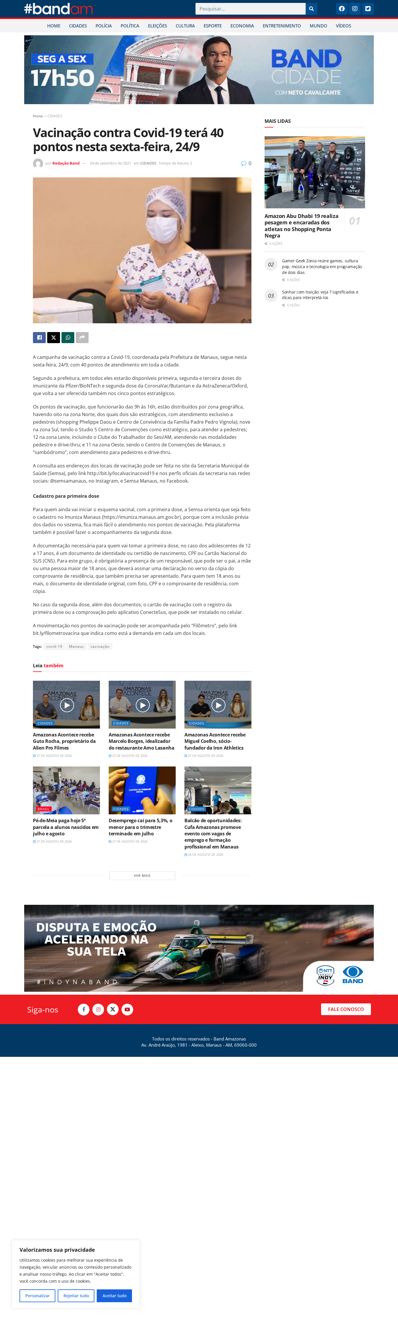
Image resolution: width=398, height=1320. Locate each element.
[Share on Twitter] (53, 337)
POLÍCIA (104, 26)
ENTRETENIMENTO (282, 26)
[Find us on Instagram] (98, 1009)
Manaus (76, 646)
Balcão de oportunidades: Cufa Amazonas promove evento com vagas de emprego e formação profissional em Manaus (213, 833)
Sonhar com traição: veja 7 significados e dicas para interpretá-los (320, 295)
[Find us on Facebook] (83, 1009)
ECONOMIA (242, 26)
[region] (76, 1274)
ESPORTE (213, 26)
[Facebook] (342, 9)
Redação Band (66, 163)
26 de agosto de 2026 (205, 854)
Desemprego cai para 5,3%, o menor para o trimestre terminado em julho (140, 827)
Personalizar (37, 1295)
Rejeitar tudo (76, 1295)
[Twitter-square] (368, 9)
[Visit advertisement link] (199, 69)
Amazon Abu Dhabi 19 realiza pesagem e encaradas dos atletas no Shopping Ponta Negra (301, 225)
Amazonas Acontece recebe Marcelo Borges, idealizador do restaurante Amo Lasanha (142, 741)
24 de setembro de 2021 (110, 163)
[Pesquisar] (311, 9)
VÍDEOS (343, 26)
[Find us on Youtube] (127, 1009)
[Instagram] (355, 9)
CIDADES (78, 26)
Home (38, 116)
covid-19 (54, 646)
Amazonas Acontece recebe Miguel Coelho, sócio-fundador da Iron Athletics (214, 741)
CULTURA (185, 26)
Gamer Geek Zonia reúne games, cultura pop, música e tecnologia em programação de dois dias (322, 266)
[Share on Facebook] (39, 337)
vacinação (100, 646)
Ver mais (142, 875)
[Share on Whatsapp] (67, 337)
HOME (53, 26)
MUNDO (318, 26)
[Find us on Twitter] (113, 1009)
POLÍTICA (130, 26)
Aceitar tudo (114, 1295)
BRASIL (44, 809)
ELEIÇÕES (157, 26)
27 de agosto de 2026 (54, 755)
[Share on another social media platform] (82, 337)
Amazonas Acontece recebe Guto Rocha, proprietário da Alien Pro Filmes (64, 741)
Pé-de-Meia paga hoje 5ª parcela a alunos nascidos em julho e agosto (66, 827)
